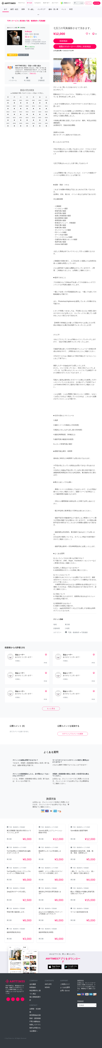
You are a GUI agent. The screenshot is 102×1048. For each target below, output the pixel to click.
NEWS (47, 987)
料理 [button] (71, 9)
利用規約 (32, 987)
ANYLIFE (48, 984)
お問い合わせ (65, 990)
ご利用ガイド (65, 984)
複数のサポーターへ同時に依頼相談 (75, 46)
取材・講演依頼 (35, 1018)
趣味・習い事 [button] (53, 9)
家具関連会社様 (35, 1015)
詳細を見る (33, 73)
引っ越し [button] (31, 9)
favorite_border (87, 33)
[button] (78, 3)
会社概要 (32, 984)
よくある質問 (65, 987)
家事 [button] (23, 9)
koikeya (28, 31)
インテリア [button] (41, 9)
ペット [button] (63, 9)
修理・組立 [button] (14, 9)
